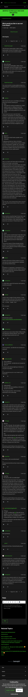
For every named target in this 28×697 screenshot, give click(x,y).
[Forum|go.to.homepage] (10, 3)
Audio (2, 655)
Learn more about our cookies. (16, 687)
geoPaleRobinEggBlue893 (11, 508)
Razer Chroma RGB (5, 649)
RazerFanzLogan (9, 46)
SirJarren (7, 159)
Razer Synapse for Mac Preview (8, 638)
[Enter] (2, 6)
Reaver (6, 258)
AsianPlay (7, 456)
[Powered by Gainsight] (14, 662)
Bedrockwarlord (8, 556)
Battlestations (4, 634)
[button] (2, 3)
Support (3, 675)
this (14, 437)
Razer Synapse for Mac (6, 636)
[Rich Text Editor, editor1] (14, 611)
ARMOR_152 (7, 382)
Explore (3, 671)
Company (4, 679)
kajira (6, 133)
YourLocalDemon (9, 345)
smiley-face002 (8, 359)
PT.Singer (7, 421)
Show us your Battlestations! (8, 632)
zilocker (6, 294)
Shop (3, 667)
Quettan (6, 98)
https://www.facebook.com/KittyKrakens (12, 319)
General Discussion (6, 18)
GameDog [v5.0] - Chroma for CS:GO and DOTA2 (12, 646)
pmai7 (6, 543)
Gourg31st (7, 402)
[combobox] (14, 6)
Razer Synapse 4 (5, 644)
